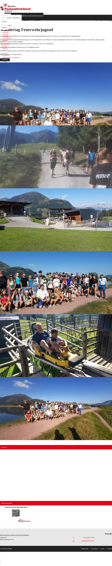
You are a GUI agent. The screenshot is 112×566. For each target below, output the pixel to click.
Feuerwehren (29, 16)
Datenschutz (84, 548)
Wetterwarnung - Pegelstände (11, 18)
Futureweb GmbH (6, 548)
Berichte (4, 27)
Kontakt (4, 22)
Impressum (94, 548)
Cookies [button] (109, 548)
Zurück (5, 60)
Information (38, 16)
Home (102, 548)
